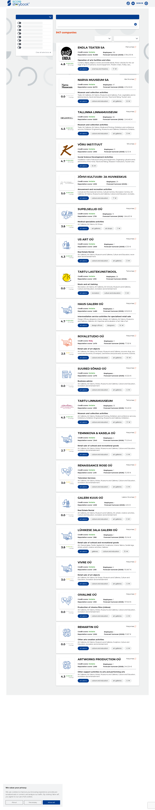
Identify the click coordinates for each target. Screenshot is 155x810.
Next (135, 24)
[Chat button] (128, 3)
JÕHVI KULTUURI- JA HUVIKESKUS (102, 176)
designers (110, 325)
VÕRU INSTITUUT (90, 144)
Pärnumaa (130, 47)
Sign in (139, 3)
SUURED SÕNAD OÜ (92, 368)
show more (113, 69)
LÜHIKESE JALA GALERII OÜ (97, 530)
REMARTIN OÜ (88, 627)
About (14, 802)
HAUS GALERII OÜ (90, 304)
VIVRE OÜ (85, 562)
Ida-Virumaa (129, 79)
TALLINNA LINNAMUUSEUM (97, 112)
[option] (34, 23)
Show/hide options (50, 17)
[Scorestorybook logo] (18, 3)
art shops (108, 228)
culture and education (100, 101)
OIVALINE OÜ (87, 594)
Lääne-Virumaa (128, 497)
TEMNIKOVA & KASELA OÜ (96, 433)
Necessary (33, 802)
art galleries (117, 101)
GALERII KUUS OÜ (90, 497)
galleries (95, 551)
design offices (97, 325)
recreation (95, 293)
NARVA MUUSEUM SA (93, 80)
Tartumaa (130, 271)
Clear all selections (42, 52)
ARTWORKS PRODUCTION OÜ (99, 659)
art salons (83, 69)
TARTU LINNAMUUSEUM (95, 401)
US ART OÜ (86, 239)
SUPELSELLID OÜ (90, 209)
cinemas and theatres (100, 69)
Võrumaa (130, 144)
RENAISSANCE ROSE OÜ (95, 465)
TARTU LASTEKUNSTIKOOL (97, 271)
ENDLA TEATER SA (91, 47)
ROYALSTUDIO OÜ (91, 336)
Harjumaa (130, 111)
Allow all (51, 802)
